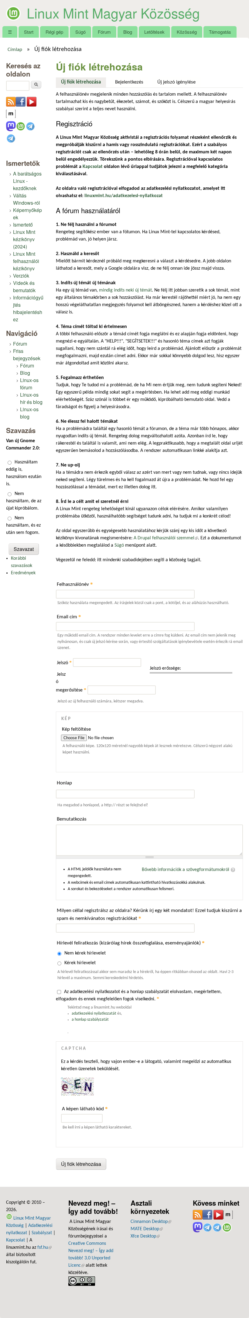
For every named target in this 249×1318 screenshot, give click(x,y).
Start (28, 32)
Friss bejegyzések (26, 354)
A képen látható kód (85, 1108)
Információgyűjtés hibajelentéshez (28, 308)
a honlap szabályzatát (90, 1020)
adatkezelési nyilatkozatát (94, 1014)
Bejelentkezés (129, 82)
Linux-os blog (29, 413)
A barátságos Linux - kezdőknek (27, 181)
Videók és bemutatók (24, 286)
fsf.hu (44, 1247)
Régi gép (54, 32)
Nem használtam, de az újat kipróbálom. (23, 501)
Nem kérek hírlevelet (85, 953)
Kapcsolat (15, 1240)
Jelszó (64, 663)
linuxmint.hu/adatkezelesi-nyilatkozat (123, 195)
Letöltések (154, 32)
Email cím (69, 617)
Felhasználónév (75, 584)
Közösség (187, 32)
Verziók (21, 275)
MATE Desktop (147, 1229)
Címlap (15, 49)
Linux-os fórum (29, 384)
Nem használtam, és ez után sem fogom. (23, 525)
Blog (127, 32)
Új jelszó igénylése (176, 82)
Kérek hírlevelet (80, 963)
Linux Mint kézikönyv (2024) (24, 239)
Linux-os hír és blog (31, 398)
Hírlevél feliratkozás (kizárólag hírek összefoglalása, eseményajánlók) (131, 943)
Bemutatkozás (72, 819)
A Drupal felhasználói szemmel (166, 538)
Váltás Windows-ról (26, 199)
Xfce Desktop (145, 1236)
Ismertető (23, 224)
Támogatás (220, 32)
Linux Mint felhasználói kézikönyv (26, 261)
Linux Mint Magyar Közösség (113, 12)
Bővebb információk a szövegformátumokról (185, 869)
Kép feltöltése (76, 729)
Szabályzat (42, 1233)
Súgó (80, 32)
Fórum (104, 32)
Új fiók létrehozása (83, 82)
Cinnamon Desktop (151, 1221)
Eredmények (23, 573)
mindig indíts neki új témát (125, 290)
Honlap (64, 783)
